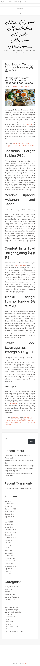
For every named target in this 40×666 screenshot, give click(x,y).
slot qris (7, 619)
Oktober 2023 (9, 563)
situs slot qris (9, 622)
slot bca (29, 124)
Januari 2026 (9, 506)
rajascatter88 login (11, 610)
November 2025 (10, 511)
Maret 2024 (9, 553)
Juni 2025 (8, 519)
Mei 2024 (8, 548)
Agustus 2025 (9, 517)
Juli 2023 (8, 571)
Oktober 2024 (9, 535)
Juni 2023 (8, 574)
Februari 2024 (9, 556)
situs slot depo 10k (11, 626)
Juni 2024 (8, 545)
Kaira (26, 663)
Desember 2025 (10, 509)
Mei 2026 (8, 501)
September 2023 (10, 566)
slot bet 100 (9, 614)
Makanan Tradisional (12, 597)
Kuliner (15, 417)
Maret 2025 (9, 522)
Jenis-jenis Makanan (12, 586)
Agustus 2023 (9, 569)
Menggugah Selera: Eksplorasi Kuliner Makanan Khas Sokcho (19, 80)
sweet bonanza (20, 265)
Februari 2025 (9, 524)
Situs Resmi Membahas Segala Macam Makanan (20, 34)
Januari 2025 (9, 527)
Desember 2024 (10, 530)
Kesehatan (8, 589)
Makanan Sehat (10, 594)
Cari (6, 438)
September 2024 (10, 537)
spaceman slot (10, 617)
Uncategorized (10, 600)
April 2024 (8, 550)
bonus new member (12, 607)
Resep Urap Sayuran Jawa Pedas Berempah (20, 465)
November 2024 (10, 532)
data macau (13, 403)
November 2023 (10, 561)
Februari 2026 (9, 504)
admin (27, 86)
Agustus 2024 (9, 540)
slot (6, 629)
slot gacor (8, 624)
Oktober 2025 (9, 514)
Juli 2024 (8, 543)
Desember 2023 (10, 558)
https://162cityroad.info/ (13, 612)
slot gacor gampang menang (15, 631)
